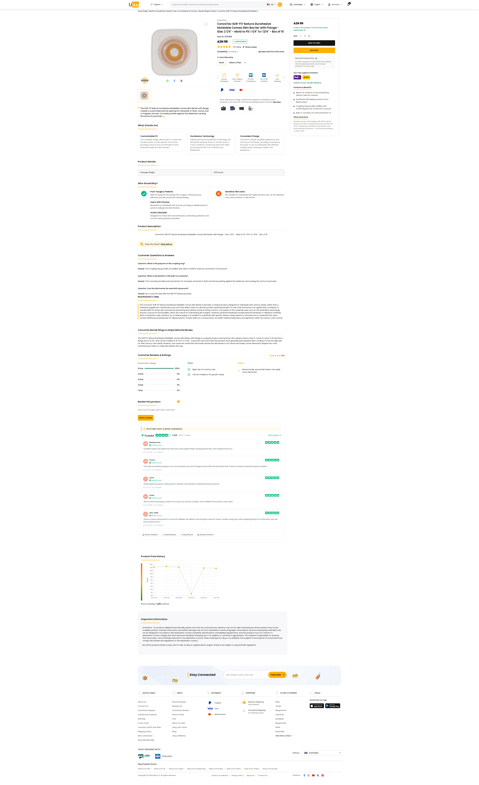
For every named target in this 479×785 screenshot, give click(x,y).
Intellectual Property (147, 714)
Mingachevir (280, 710)
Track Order (143, 723)
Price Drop (241, 41)
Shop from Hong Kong (196, 769)
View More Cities (283, 736)
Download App (179, 702)
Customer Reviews (180, 710)
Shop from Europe (270, 769)
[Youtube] (313, 775)
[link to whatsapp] (167, 81)
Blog (174, 731)
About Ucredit (178, 723)
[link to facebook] (174, 81)
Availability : (222, 51)
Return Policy (178, 714)
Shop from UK (159, 769)
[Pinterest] (322, 775)
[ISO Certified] (162, 756)
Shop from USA (144, 769)
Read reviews (273, 435)
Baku (277, 702)
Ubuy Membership (146, 740)
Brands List (177, 706)
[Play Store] (332, 706)
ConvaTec (222, 20)
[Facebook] (304, 775)
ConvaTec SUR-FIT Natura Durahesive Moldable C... (238, 11)
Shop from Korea (216, 769)
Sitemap (141, 719)
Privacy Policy (237, 775)
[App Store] (317, 706)
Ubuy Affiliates (178, 736)
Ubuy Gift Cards (179, 727)
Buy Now (277, 102)
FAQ (174, 719)
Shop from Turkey (251, 769)
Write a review (145, 418)
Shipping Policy (144, 731)
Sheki (277, 727)
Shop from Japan (176, 769)
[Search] (280, 4)
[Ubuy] (134, 4)
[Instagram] (308, 775)
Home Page (142, 11)
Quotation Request (146, 710)
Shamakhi (279, 731)
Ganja (278, 706)
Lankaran (279, 714)
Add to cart (314, 43)
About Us (142, 702)
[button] (297, 4)
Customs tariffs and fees (149, 727)
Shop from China (234, 769)
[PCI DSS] (144, 756)
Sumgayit (279, 719)
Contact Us (143, 706)
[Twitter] (318, 775)
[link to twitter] (181, 81)
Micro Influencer (145, 736)
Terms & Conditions (220, 775)
